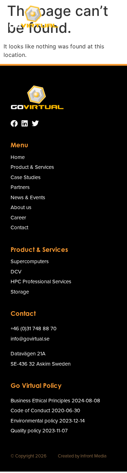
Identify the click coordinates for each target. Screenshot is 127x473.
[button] (111, 16)
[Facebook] (14, 123)
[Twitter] (35, 123)
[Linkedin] (24, 123)
